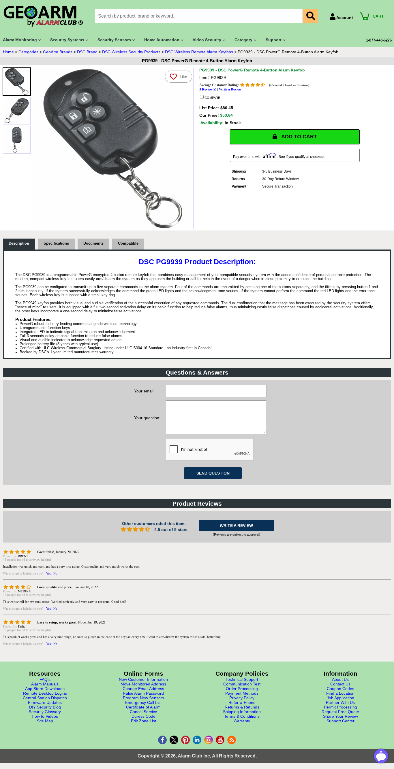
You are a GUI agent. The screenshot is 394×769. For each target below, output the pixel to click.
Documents (93, 243)
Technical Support (242, 679)
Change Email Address (143, 688)
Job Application (340, 698)
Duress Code (143, 716)
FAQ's (45, 679)
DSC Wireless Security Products (131, 52)
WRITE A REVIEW (236, 525)
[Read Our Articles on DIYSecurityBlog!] (231, 740)
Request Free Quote (340, 711)
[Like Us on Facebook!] (162, 740)
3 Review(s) (207, 89)
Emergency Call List (143, 702)
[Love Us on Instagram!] (208, 740)
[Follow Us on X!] (174, 740)
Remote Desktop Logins (45, 693)
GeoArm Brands (57, 52)
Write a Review (230, 89)
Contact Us (340, 684)
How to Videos (45, 716)
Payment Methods (241, 693)
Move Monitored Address (143, 684)
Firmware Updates (45, 702)
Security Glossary (45, 711)
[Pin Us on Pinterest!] (185, 740)
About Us (340, 679)
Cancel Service (143, 711)
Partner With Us (340, 702)
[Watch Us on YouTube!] (220, 740)
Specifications (56, 243)
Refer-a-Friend (242, 702)
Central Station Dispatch (45, 698)
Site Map (45, 721)
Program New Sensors (143, 698)
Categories (28, 52)
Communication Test (241, 684)
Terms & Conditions (242, 716)
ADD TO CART (298, 136)
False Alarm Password (143, 693)
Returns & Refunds (242, 707)
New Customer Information (143, 679)
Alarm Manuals (45, 684)
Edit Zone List (143, 721)
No (55, 573)
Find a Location (340, 693)
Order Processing (242, 688)
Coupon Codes (340, 688)
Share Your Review (340, 716)
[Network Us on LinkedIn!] (197, 740)
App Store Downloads (45, 688)
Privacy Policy (241, 698)
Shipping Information (242, 711)
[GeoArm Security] (46, 16)
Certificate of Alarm (143, 707)
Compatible (128, 243)
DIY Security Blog (45, 707)
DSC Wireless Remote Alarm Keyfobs (199, 52)
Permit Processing (340, 707)
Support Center (340, 721)
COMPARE (212, 97)
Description (19, 243)
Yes (48, 573)
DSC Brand (87, 52)
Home (8, 52)
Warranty (242, 721)
